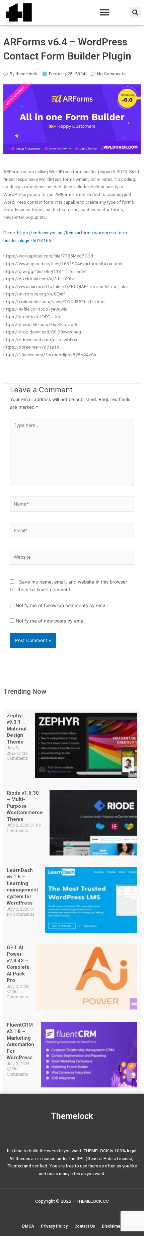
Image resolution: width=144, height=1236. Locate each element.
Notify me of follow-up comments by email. (62, 605)
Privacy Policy (54, 1226)
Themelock (72, 1116)
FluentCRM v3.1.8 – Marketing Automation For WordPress (20, 1041)
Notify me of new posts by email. (51, 621)
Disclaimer (112, 1226)
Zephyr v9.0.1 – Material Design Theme (16, 729)
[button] (104, 12)
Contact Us (84, 1226)
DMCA (28, 1226)
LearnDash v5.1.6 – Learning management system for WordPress (22, 886)
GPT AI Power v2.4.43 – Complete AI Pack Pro (18, 964)
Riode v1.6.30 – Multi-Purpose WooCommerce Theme (25, 806)
